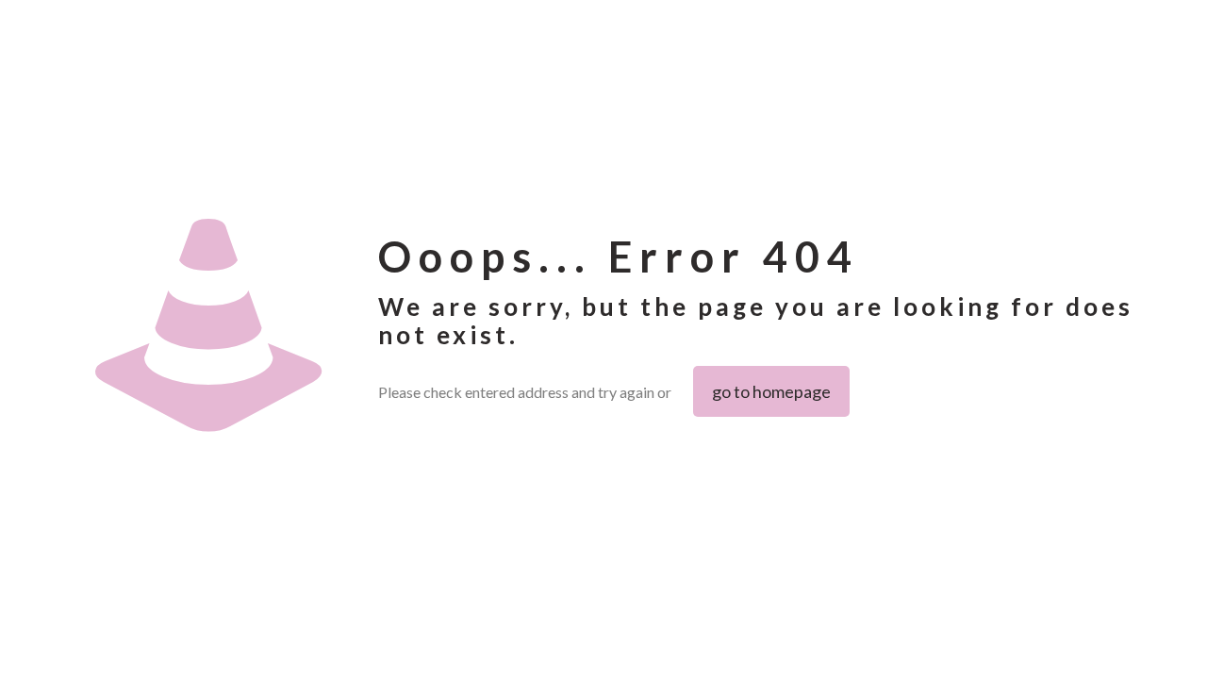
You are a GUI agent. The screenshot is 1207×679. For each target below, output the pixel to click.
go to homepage (771, 391)
